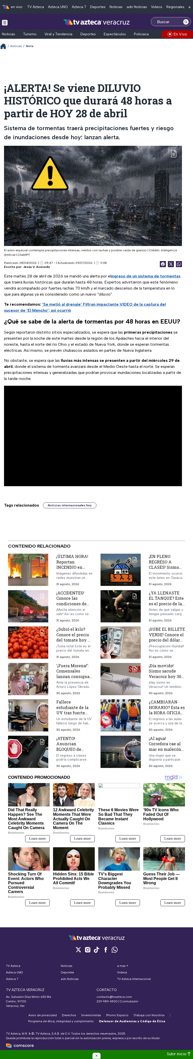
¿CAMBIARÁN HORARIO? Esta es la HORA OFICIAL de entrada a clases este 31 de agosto (167, 715)
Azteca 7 (79, 7)
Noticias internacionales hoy (70, 505)
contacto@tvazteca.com (114, 997)
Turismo (29, 34)
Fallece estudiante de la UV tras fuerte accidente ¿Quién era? (73, 712)
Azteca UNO (58, 7)
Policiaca (141, 34)
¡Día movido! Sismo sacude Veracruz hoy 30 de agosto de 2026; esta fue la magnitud (166, 679)
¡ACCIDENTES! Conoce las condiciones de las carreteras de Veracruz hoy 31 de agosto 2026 (72, 606)
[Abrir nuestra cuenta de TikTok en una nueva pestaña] (96, 949)
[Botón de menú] (5, 22)
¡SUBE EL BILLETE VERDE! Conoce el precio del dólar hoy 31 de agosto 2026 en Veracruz (167, 639)
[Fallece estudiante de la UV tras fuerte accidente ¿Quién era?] (28, 715)
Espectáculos (115, 34)
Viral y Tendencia (58, 34)
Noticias (116, 7)
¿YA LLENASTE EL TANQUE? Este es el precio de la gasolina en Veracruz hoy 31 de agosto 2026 (166, 606)
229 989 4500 (107, 1001)
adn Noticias (137, 7)
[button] (96, 1056)
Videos (156, 7)
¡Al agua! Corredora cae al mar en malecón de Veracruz (165, 746)
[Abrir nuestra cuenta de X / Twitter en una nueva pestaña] (78, 949)
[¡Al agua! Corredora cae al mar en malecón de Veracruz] (121, 751)
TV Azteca (35, 7)
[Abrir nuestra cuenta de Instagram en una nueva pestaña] (87, 949)
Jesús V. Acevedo (36, 267)
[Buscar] (186, 22)
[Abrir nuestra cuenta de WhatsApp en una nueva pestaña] (115, 949)
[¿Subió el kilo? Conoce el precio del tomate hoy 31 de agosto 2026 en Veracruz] (28, 642)
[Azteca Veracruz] (96, 22)
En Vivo (180, 34)
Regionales (175, 7)
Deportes (98, 7)
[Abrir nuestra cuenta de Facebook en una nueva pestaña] (106, 949)
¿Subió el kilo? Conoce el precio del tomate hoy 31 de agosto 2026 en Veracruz (74, 639)
